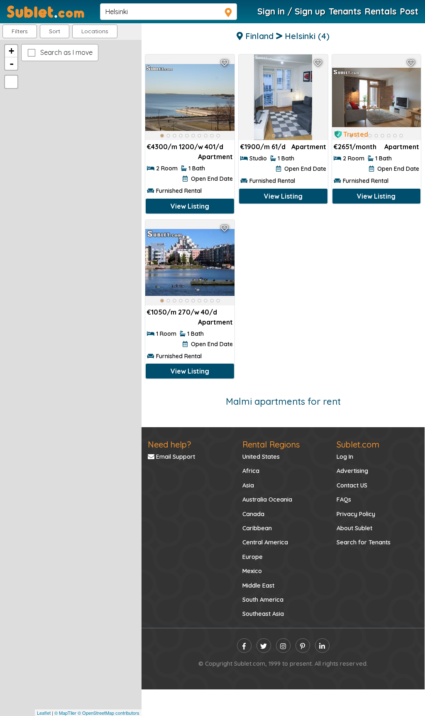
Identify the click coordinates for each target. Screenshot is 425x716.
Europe (252, 557)
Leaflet (44, 712)
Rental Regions (271, 444)
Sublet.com (358, 444)
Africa (250, 471)
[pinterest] (303, 645)
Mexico (252, 571)
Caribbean (257, 528)
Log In (345, 456)
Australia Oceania (267, 499)
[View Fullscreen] (11, 82)
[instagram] (283, 645)
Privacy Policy (356, 514)
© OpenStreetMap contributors (108, 712)
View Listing (190, 206)
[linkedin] (322, 645)
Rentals (380, 11)
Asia (248, 485)
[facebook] (244, 645)
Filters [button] (20, 31)
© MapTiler (65, 712)
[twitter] (263, 645)
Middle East (258, 585)
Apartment (215, 157)
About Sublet (354, 528)
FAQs (344, 499)
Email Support (174, 456)
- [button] (12, 63)
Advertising (352, 471)
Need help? (169, 444)
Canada (253, 514)
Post (409, 11)
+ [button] (11, 51)
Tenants (345, 11)
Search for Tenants (364, 542)
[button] (94, 31)
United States (261, 456)
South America (262, 599)
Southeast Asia (263, 614)
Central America (265, 542)
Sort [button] (54, 31)
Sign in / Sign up (291, 11)
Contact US (352, 485)
